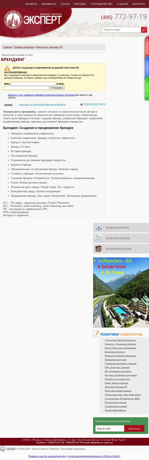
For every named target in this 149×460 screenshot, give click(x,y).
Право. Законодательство (116, 383)
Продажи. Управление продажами (121, 375)
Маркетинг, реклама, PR (49, 47)
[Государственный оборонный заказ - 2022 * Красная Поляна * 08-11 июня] (121, 326)
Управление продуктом (115, 359)
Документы (49, 4)
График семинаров (24, 47)
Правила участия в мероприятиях (47, 456)
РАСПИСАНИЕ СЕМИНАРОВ (118, 238)
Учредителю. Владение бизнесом (120, 340)
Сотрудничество (102, 4)
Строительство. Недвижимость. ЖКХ (122, 398)
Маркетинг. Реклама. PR (116, 387)
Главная (7, 47)
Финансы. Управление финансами (120, 355)
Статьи (65, 4)
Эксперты (31, 4)
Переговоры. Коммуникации (118, 391)
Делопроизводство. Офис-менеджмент (123, 394)
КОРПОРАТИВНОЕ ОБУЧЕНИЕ (118, 249)
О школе (122, 4)
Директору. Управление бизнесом (120, 344)
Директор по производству (117, 379)
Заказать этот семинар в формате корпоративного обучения (41, 95)
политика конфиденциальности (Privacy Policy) (94, 456)
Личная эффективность (115, 410)
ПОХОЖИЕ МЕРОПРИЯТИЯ (117, 228)
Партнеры (80, 4)
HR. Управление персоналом (118, 371)
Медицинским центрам (115, 402)
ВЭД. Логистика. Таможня (117, 367)
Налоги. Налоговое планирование (120, 348)
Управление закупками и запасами (120, 363)
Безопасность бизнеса (115, 352)
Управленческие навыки (116, 406)
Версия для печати (94, 104)
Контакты (139, 4)
